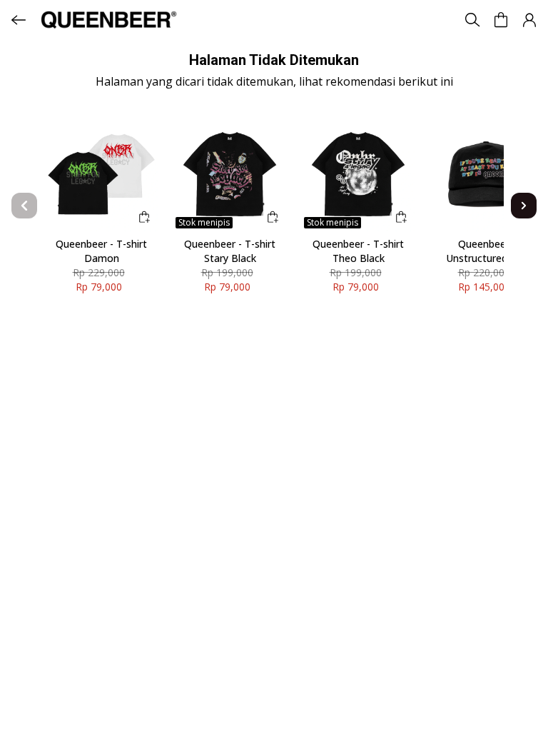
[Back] (18, 20)
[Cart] (501, 20)
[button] (529, 20)
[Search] (472, 20)
